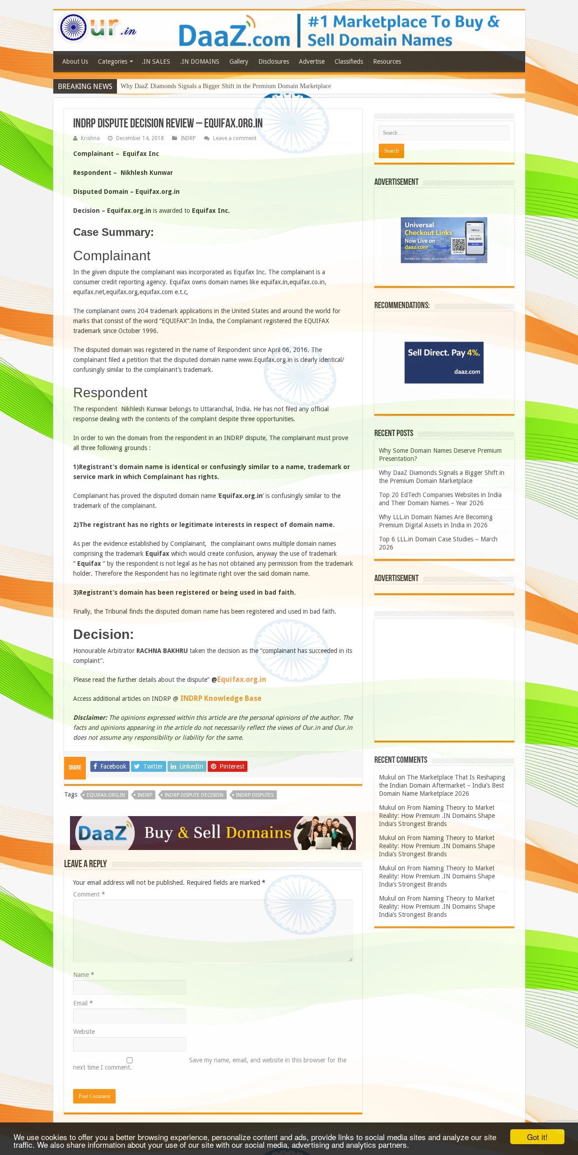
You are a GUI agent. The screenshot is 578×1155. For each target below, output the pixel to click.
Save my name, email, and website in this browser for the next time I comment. (209, 1063)
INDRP (188, 138)
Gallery (238, 61)
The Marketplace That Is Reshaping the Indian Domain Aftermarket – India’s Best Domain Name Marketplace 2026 (442, 785)
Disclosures (273, 61)
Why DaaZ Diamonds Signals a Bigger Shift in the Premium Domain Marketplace (226, 86)
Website (84, 1031)
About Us (75, 61)
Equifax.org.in (241, 679)
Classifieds (349, 61)
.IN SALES (156, 61)
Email (83, 1003)
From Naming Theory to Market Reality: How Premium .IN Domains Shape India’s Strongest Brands (437, 815)
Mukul (387, 777)
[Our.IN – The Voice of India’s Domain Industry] (98, 26)
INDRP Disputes (255, 795)
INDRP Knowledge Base (220, 698)
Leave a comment (234, 138)
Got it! (537, 1136)
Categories (112, 61)
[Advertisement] (444, 679)
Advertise (312, 61)
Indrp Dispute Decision (194, 795)
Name (83, 974)
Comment (89, 894)
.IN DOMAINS (199, 61)
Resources (387, 61)
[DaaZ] (213, 832)
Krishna (90, 138)
